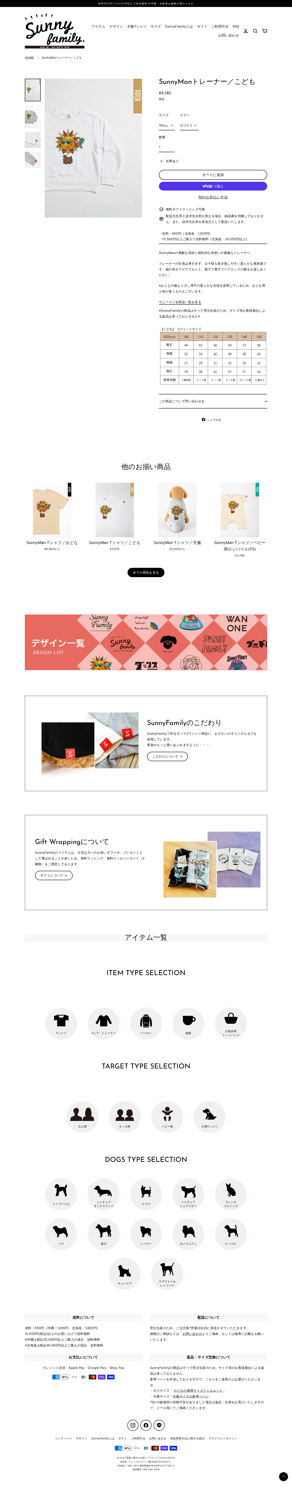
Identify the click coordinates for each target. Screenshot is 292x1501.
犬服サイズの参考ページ (191, 1396)
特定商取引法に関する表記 (187, 1438)
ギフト (202, 26)
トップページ (63, 1438)
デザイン (116, 26)
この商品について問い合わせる (182, 401)
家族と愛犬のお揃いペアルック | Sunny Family (151, 1457)
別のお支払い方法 (213, 197)
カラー (185, 115)
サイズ (156, 26)
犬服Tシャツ (137, 26)
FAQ (236, 26)
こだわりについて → (167, 756)
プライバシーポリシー (223, 1438)
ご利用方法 (220, 26)
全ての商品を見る (146, 572)
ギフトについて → (53, 875)
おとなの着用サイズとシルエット (198, 1391)
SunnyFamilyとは (179, 26)
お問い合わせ (228, 35)
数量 (162, 137)
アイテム (98, 26)
